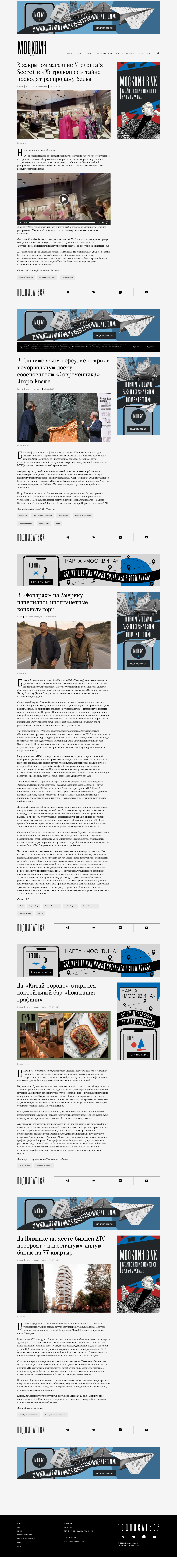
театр (58, 523)
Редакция (68, 1523)
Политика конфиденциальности (78, 1531)
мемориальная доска (83, 516)
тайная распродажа (47, 277)
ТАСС (106, 503)
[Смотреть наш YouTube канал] (146, 292)
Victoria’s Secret (26, 277)
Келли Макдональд (90, 906)
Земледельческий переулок (55, 1415)
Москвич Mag (130, 1543)
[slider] (62, 222)
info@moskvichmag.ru (132, 1545)
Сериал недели (25, 913)
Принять (136, 347)
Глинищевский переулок (42, 516)
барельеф (23, 516)
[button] (64, 199)
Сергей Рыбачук (33, 389)
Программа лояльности (74, 1541)
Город (20, 87)
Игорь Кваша (63, 516)
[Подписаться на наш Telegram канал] (67, 292)
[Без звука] (103, 223)
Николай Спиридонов (36, 1007)
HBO (21, 906)
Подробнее (151, 347)
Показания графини (44, 1166)
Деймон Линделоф (52, 906)
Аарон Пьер (33, 906)
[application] (64, 199)
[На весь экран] (107, 223)
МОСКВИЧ (32, 47)
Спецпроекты (70, 1537)
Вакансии (68, 1527)
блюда (78, 1096)
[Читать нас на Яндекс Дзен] (120, 292)
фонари (40, 913)
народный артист (25, 523)
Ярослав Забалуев (33, 617)
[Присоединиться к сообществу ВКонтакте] (94, 292)
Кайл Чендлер (70, 906)
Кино (19, 617)
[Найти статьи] (158, 53)
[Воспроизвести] (20, 223)
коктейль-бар (24, 1166)
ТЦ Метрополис (67, 277)
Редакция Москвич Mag (36, 87)
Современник (44, 523)
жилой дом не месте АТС (28, 1415)
